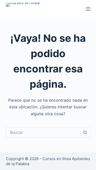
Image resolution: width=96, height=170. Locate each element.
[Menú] (88, 9)
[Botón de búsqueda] (85, 132)
